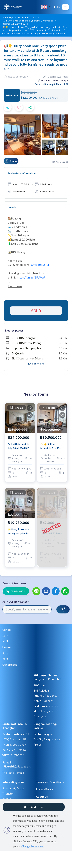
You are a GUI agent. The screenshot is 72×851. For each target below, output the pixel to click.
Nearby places (14, 330)
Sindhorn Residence (46, 706)
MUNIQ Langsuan (44, 711)
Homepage (7, 17)
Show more (36, 363)
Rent (5, 641)
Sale (5, 636)
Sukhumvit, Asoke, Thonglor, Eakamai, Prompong (27, 20)
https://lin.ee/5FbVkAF (31, 277)
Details (12, 207)
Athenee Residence (45, 695)
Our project (9, 664)
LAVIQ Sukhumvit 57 (14, 739)
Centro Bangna (43, 734)
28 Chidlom (40, 685)
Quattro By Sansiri (13, 754)
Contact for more (14, 583)
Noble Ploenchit (44, 700)
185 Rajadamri (42, 690)
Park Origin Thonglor (15, 749)
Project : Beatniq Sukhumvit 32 (51, 84)
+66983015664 (39, 264)
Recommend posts (27, 17)
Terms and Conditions (50, 782)
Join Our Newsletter (15, 601)
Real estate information (22, 173)
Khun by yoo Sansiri (14, 744)
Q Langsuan (41, 716)
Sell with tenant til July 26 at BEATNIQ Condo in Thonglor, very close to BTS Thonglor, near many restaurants (19, 446)
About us (42, 796)
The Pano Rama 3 (13, 772)
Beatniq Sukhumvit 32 (13, 23)
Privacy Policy (44, 789)
